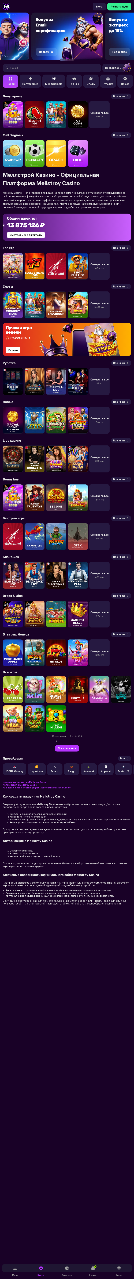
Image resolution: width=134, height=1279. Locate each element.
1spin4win (37, 771)
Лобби (10, 83)
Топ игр (74, 83)
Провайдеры (113, 67)
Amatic (55, 771)
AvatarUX (123, 771)
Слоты (91, 83)
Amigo (71, 771)
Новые (125, 83)
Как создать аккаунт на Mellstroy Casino (25, 782)
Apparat (106, 771)
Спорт (119, 1275)
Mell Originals (53, 83)
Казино (41, 1275)
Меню (15, 1275)
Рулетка (108, 83)
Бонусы (93, 1271)
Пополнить (67, 1275)
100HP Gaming (15, 771)
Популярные (30, 83)
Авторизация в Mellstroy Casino (20, 785)
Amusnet (88, 771)
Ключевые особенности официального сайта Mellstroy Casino (37, 787)
